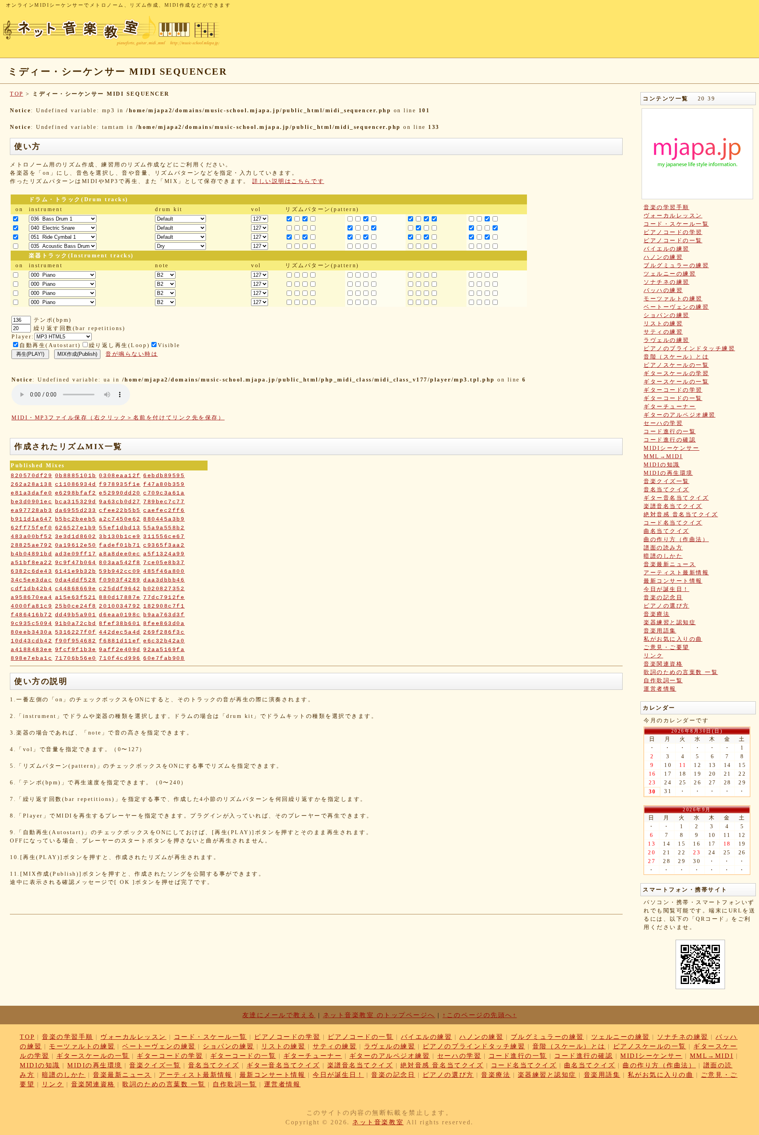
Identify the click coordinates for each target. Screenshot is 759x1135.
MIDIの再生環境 (668, 473)
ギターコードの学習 (673, 390)
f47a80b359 (164, 484)
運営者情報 (660, 689)
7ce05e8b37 (164, 562)
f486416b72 (31, 615)
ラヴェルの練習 (666, 340)
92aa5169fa (164, 649)
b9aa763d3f (164, 615)
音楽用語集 (660, 631)
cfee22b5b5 (119, 510)
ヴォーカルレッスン (673, 216)
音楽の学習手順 (666, 207)
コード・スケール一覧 (676, 224)
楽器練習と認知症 (670, 622)
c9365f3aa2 (164, 545)
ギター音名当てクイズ (676, 498)
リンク (653, 656)
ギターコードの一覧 (673, 398)
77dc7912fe (164, 597)
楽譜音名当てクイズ (673, 506)
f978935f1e (119, 484)
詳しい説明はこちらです (288, 181)
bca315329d (75, 502)
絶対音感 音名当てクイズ (681, 514)
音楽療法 (657, 614)
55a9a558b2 (164, 528)
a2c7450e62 (119, 519)
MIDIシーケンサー (671, 448)
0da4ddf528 (75, 580)
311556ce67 (164, 536)
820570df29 (31, 475)
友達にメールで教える (278, 1015)
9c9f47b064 (75, 562)
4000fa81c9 (31, 606)
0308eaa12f (119, 475)
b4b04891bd (31, 554)
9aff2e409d (119, 649)
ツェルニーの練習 (670, 274)
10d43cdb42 (31, 641)
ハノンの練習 (663, 257)
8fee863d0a (164, 623)
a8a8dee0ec (119, 554)
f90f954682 (75, 641)
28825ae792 (31, 545)
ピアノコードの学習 (673, 232)
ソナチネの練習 (666, 282)
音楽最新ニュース (670, 564)
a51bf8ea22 (31, 562)
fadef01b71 (119, 545)
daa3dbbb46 (164, 580)
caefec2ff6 (164, 510)
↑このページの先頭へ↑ (479, 1015)
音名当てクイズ (666, 490)
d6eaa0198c (119, 615)
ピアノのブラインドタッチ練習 (689, 348)
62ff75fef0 (31, 528)
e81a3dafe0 (31, 493)
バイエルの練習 (666, 249)
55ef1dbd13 (119, 528)
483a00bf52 (31, 536)
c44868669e (75, 588)
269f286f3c (164, 632)
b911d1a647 (31, 519)
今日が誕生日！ (666, 589)
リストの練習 (663, 324)
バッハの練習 (663, 290)
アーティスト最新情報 (676, 573)
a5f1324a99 (164, 554)
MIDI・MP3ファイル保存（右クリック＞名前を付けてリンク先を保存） (118, 418)
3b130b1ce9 (119, 536)
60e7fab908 (164, 658)
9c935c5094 (31, 623)
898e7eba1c (31, 658)
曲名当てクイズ (666, 531)
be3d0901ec (31, 502)
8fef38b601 (119, 623)
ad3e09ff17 (75, 554)
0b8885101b (75, 475)
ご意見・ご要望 (666, 647)
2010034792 (119, 606)
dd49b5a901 (75, 615)
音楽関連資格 (663, 664)
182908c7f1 (164, 606)
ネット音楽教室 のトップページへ (379, 1015)
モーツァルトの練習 (673, 299)
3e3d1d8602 (75, 536)
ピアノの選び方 (666, 606)
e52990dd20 (119, 493)
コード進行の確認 (670, 440)
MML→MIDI (663, 456)
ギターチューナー (670, 407)
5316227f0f (75, 632)
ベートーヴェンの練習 (676, 307)
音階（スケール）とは (676, 357)
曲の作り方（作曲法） (676, 539)
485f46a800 (164, 571)
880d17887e (119, 597)
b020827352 (164, 588)
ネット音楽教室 (378, 1122)
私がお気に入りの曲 (673, 639)
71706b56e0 (75, 658)
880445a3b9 (164, 519)
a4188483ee (31, 649)
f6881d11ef (119, 641)
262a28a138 (31, 484)
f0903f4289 (119, 580)
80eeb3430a (31, 632)
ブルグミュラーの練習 (676, 265)
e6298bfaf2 (75, 493)
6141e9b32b (75, 571)
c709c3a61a (164, 493)
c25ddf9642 (119, 588)
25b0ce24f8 (75, 606)
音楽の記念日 (663, 598)
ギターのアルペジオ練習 (680, 415)
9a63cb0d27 (119, 502)
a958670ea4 (31, 597)
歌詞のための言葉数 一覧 (681, 672)
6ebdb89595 (164, 475)
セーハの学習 (663, 423)
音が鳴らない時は (132, 354)
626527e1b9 (75, 528)
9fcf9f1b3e (75, 649)
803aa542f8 (119, 562)
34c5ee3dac (31, 580)
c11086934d (75, 484)
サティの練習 (663, 332)
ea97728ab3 (31, 510)
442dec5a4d (119, 632)
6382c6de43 (31, 571)
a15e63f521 (75, 597)
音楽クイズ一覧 (666, 481)
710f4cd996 (119, 658)
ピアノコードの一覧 (673, 241)
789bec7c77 (164, 502)
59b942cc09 (119, 571)
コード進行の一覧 (670, 431)
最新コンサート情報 (673, 581)
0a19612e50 (75, 545)
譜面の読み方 (663, 548)
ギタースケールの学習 (676, 373)
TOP (16, 94)
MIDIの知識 (662, 465)
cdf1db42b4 (31, 588)
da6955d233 (75, 510)
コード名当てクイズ (673, 523)
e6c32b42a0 (164, 641)
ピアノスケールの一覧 (676, 365)
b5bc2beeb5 (75, 519)
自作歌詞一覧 (663, 681)
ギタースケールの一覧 (676, 382)
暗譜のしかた (663, 556)
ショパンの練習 (666, 315)
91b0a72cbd (75, 623)
